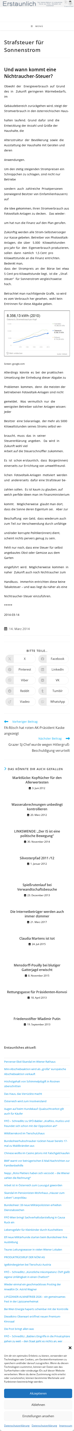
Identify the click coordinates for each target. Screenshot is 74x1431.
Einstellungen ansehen (38, 1416)
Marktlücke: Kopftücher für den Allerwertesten (37, 780)
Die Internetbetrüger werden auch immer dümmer (37, 913)
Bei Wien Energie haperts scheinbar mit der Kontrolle (36, 1309)
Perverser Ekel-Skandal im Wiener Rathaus (30, 1061)
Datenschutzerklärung (17, 1425)
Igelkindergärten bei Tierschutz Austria (27, 1264)
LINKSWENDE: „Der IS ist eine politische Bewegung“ (37, 833)
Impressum (65, 1425)
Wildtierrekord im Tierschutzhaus (24, 1133)
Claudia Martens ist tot (37, 938)
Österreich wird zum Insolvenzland (25, 1101)
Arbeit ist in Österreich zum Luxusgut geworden (33, 1185)
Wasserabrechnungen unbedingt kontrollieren (37, 806)
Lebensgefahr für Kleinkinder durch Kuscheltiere (33, 1230)
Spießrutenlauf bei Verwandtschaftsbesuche (37, 887)
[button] (70, 1348)
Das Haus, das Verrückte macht (23, 1094)
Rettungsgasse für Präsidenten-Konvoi (37, 992)
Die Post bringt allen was (19, 1329)
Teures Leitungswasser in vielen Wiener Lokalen (33, 1249)
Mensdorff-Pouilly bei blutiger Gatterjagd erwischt (37, 967)
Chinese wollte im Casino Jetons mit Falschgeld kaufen (37, 1153)
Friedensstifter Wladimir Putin (37, 1018)
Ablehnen (38, 1405)
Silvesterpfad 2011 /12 (37, 858)
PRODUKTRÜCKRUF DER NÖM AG (24, 1257)
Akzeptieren (38, 1393)
